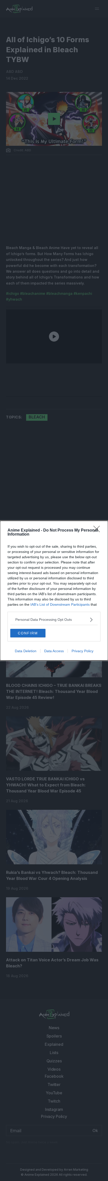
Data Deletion (25, 651)
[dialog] (54, 590)
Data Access (54, 651)
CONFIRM (28, 633)
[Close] (98, 530)
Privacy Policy (82, 651)
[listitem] (54, 619)
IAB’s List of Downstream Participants (60, 604)
